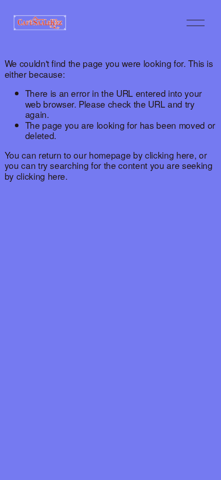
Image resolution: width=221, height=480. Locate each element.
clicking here (169, 154)
